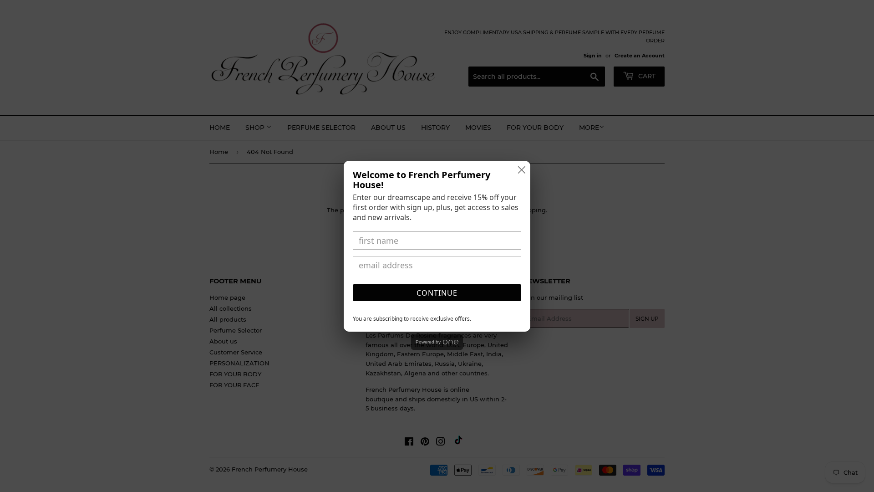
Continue (437, 293)
